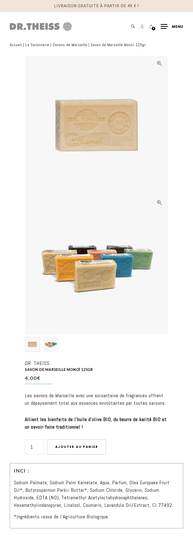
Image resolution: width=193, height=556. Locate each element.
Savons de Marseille (70, 44)
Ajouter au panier (76, 447)
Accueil (16, 44)
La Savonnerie (37, 44)
